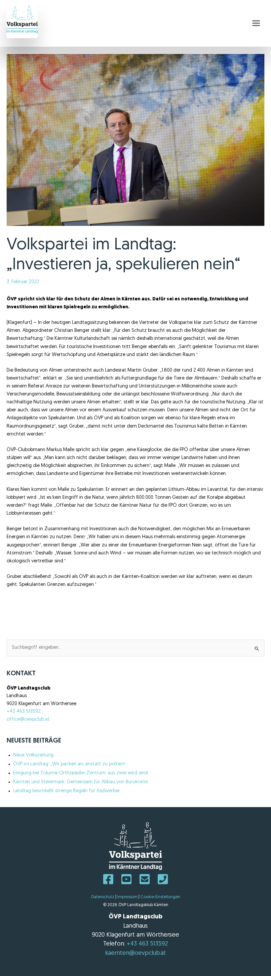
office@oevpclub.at (28, 719)
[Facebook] (108, 879)
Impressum (127, 897)
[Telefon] (163, 879)
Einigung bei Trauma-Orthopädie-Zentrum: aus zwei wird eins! (80, 773)
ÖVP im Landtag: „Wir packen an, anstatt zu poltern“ (69, 764)
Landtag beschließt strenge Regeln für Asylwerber (66, 791)
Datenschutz (102, 897)
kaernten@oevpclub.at (135, 953)
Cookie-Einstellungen (160, 897)
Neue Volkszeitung (33, 755)
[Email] (144, 879)
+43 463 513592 (24, 711)
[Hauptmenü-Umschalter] (256, 23)
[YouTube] (126, 879)
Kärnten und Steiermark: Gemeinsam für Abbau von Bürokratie (80, 782)
